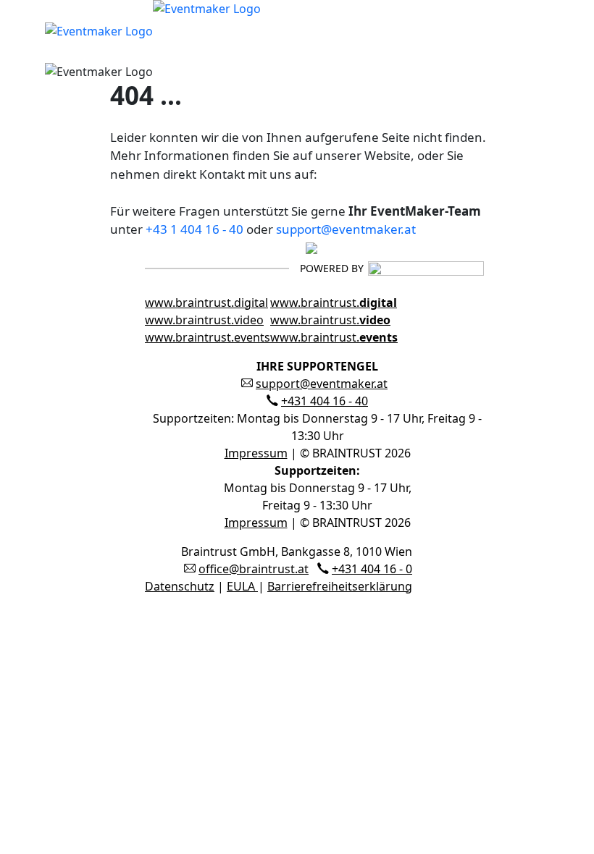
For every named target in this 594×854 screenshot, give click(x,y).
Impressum (256, 453)
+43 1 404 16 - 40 (194, 229)
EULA (242, 586)
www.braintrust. (333, 302)
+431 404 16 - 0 (372, 569)
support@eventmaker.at (346, 229)
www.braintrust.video (204, 320)
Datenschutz (179, 586)
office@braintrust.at (253, 569)
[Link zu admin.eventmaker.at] (153, 30)
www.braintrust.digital (206, 302)
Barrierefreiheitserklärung (339, 586)
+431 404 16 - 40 (324, 401)
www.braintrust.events (207, 337)
